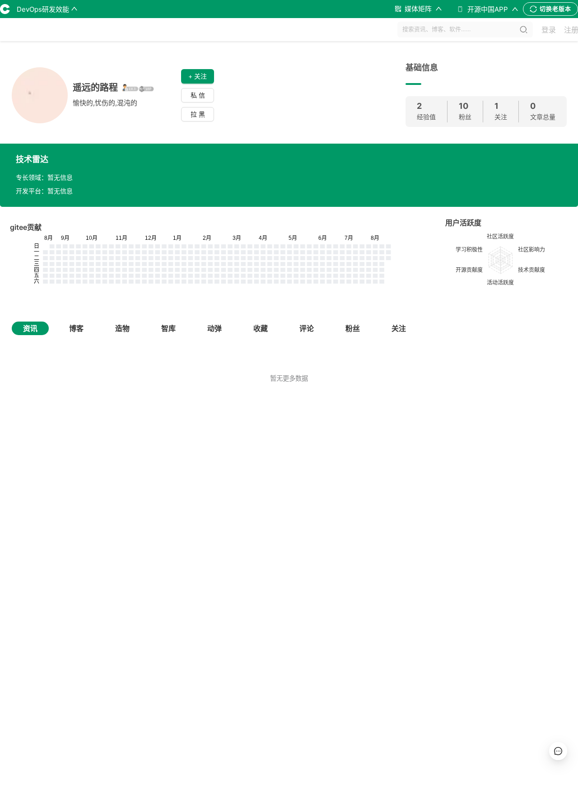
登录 (548, 29)
